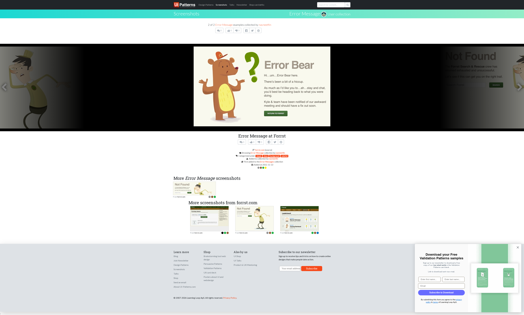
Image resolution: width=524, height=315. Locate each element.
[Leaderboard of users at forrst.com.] (299, 224)
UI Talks (237, 260)
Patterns (206, 4)
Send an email (180, 282)
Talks (231, 4)
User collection (338, 14)
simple (258, 156)
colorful (284, 156)
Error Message (304, 13)
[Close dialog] (517, 247)
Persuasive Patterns (213, 263)
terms (435, 302)
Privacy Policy (229, 297)
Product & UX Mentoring (245, 265)
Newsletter (241, 4)
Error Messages (267, 162)
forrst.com (259, 150)
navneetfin (265, 24)
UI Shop (237, 256)
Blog (176, 256)
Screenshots (221, 4)
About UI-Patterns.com (185, 286)
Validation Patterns (213, 268)
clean (266, 156)
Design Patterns (181, 265)
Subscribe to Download (441, 292)
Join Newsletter (181, 260)
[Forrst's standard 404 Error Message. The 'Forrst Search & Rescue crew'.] (254, 218)
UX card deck (210, 272)
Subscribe (311, 268)
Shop (176, 278)
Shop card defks (256, 4)
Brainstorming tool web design (215, 258)
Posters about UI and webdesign (213, 278)
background (274, 156)
